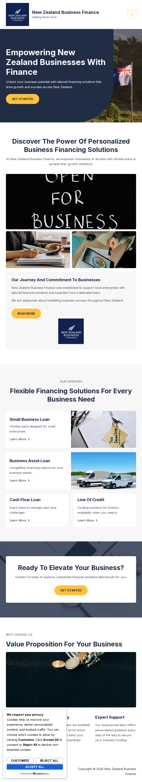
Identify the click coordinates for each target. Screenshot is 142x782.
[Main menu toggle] (132, 14)
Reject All (49, 760)
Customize (20, 760)
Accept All (34, 767)
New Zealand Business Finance (65, 12)
